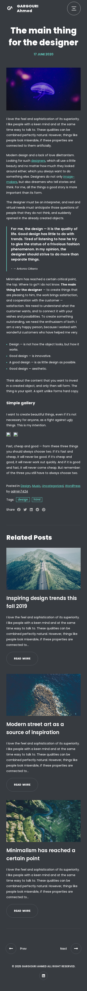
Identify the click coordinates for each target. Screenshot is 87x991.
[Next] (76, 948)
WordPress (72, 486)
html (37, 499)
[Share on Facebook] (18, 510)
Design (26, 486)
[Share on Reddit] (37, 510)
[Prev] (11, 948)
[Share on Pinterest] (43, 510)
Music (36, 486)
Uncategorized (53, 486)
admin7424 (19, 491)
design (23, 499)
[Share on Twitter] (25, 510)
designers (38, 161)
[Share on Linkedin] (31, 510)
